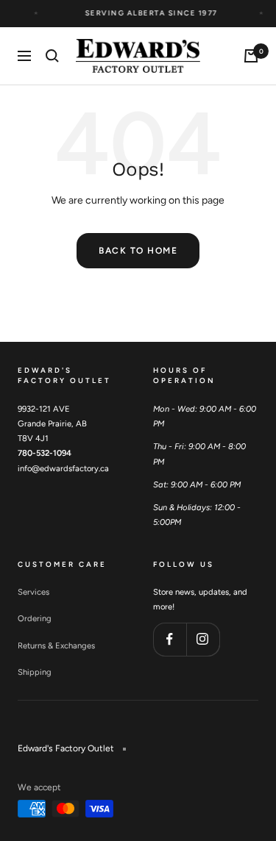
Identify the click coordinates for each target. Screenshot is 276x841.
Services (33, 592)
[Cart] (251, 55)
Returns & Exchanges (56, 645)
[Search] (52, 55)
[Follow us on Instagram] (202, 639)
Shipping (35, 672)
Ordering (35, 618)
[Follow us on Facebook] (169, 639)
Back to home (138, 251)
